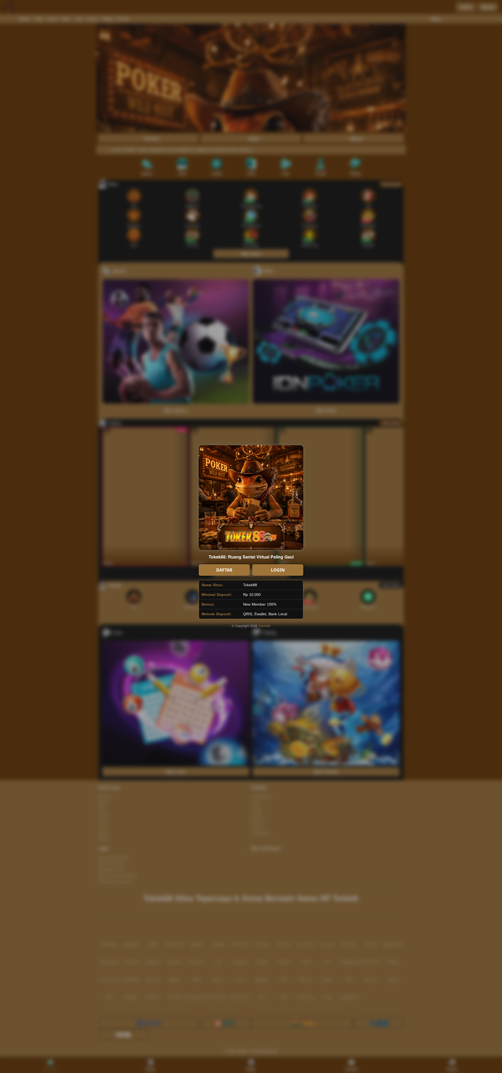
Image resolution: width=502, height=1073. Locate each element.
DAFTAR (224, 570)
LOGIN (278, 570)
